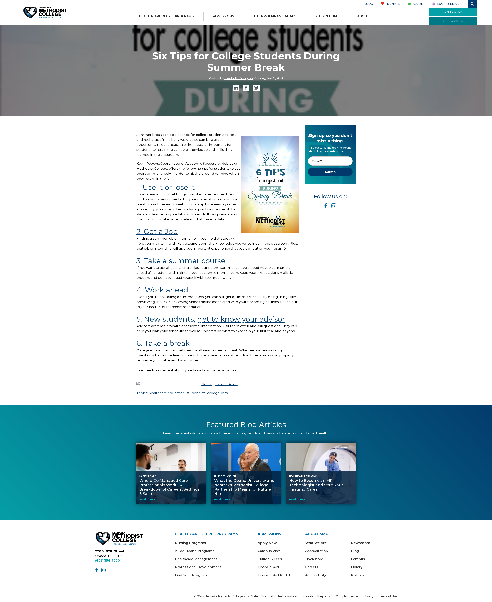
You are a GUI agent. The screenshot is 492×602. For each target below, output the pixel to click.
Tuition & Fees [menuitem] (270, 559)
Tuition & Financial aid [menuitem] (274, 16)
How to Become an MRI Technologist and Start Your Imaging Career (316, 485)
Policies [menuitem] (357, 575)
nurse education (225, 476)
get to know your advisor (241, 319)
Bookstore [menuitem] (314, 559)
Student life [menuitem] (326, 16)
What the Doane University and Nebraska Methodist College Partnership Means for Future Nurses (244, 487)
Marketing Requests (316, 596)
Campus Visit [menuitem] (269, 551)
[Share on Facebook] (246, 88)
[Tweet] (256, 88)
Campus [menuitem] (358, 559)
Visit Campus (453, 20)
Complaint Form (347, 596)
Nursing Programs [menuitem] (190, 543)
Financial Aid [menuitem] (268, 567)
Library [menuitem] (356, 567)
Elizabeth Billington (238, 78)
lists (224, 393)
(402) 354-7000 (107, 560)
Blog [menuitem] (355, 551)
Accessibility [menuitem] (315, 575)
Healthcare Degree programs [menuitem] (166, 16)
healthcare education (167, 393)
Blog (369, 4)
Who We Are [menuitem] (316, 543)
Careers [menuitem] (311, 567)
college (213, 393)
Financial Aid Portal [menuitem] (274, 575)
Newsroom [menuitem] (360, 543)
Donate (393, 4)
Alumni (418, 4)
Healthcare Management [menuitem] (196, 559)
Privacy (368, 596)
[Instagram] (104, 570)
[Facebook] (97, 570)
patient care (147, 476)
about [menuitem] (363, 16)
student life (196, 393)
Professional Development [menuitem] (198, 567)
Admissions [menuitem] (223, 16)
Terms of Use (388, 596)
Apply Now (453, 12)
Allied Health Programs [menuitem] (194, 551)
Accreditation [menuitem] (316, 551)
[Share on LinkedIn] (236, 88)
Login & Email (448, 4)
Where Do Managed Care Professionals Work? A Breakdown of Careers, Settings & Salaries (169, 487)
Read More (146, 499)
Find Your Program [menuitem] (191, 575)
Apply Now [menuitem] (267, 543)
